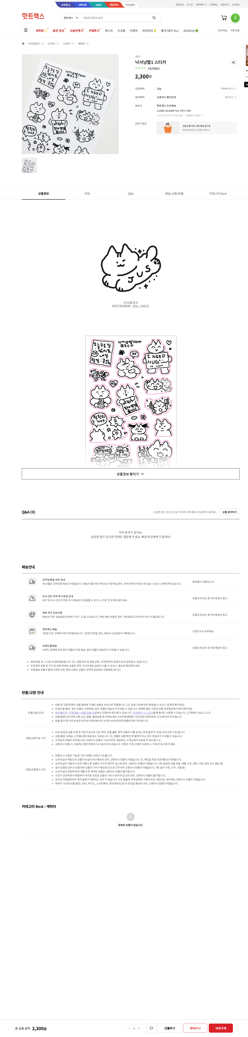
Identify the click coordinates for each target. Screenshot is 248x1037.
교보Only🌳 (191, 30)
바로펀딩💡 (149, 30)
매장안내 (225, 4)
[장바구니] (224, 18)
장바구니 (195, 1028)
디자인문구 (34, 43)
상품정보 (43, 193)
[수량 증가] (139, 1028)
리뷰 (87, 193)
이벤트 (134, 30)
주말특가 (94, 30)
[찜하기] (151, 1028)
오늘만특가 (76, 30)
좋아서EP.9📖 (170, 30)
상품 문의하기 (229, 512)
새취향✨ (41, 30)
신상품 (121, 30)
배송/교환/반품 (174, 193)
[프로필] (235, 17)
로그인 (190, 4)
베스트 (109, 30)
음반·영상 (58, 30)
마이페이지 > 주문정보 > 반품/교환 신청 (76, 712)
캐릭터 (81, 43)
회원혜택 (200, 4)
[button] (233, 62)
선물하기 (169, 1028)
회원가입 (180, 4)
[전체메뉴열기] (26, 30)
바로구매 (221, 1028)
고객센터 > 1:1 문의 (143, 712)
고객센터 (236, 4)
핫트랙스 (68, 18)
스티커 (51, 43)
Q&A (131, 193)
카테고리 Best (218, 193)
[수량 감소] (129, 1028)
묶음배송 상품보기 (194, 115)
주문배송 (214, 4)
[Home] (23, 43)
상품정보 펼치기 (128, 474)
